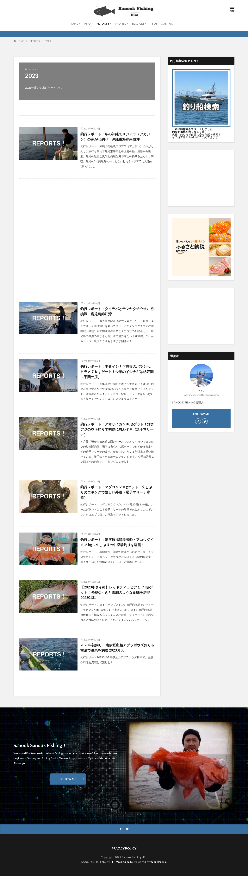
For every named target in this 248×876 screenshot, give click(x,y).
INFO (87, 23)
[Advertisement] (87, 237)
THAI (153, 23)
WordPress (158, 861)
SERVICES (138, 23)
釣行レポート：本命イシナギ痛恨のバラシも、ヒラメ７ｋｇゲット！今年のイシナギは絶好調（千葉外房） (117, 371)
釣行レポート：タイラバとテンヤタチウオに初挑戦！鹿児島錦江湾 (117, 311)
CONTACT (168, 23)
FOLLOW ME (68, 779)
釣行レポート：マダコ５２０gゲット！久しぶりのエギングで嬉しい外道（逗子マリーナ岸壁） (116, 492)
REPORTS (102, 23)
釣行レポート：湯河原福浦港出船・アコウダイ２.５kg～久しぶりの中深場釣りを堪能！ (117, 542)
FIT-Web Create (122, 861)
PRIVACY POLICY (124, 848)
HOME (74, 23)
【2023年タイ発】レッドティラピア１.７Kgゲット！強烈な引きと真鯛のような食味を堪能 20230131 (116, 592)
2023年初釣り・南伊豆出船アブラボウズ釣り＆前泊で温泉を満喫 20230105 (117, 647)
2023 (48, 40)
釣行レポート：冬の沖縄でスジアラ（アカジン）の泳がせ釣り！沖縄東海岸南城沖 (115, 136)
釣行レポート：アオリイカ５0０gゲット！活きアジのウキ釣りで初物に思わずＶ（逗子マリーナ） (117, 429)
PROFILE (120, 23)
